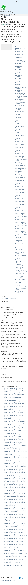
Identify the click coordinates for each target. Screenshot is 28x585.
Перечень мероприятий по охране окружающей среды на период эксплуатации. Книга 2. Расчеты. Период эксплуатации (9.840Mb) (20, 167)
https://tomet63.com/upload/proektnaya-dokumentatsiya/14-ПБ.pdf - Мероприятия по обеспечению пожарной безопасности (15, 531)
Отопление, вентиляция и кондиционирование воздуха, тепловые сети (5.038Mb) (21, 85)
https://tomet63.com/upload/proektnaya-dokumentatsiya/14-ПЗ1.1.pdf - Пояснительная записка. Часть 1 (15, 535)
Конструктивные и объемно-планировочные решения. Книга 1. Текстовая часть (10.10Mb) (20, 125)
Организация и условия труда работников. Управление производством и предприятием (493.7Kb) (19, 115)
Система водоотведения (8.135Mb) (19, 79)
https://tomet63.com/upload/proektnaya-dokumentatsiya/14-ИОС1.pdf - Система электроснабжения (13, 408)
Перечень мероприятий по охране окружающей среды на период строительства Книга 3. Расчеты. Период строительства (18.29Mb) (20, 202)
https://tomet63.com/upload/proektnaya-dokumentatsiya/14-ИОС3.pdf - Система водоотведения (13, 417)
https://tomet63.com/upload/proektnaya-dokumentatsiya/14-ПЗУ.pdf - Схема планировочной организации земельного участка (14, 541)
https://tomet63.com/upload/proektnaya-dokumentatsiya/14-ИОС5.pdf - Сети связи (14, 426)
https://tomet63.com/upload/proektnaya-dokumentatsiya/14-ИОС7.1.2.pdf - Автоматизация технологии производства (14, 436)
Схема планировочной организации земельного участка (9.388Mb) (20, 250)
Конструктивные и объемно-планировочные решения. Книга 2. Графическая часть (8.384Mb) (20, 134)
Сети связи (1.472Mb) (18, 90)
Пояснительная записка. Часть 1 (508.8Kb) (19, 244)
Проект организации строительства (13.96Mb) (20, 256)
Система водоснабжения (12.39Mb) (19, 75)
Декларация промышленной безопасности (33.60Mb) (19, 65)
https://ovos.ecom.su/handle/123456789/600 (11, 571)
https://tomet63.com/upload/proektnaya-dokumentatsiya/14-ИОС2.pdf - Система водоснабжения (13, 412)
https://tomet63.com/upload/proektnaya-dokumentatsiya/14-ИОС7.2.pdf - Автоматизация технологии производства (14, 441)
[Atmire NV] (23, 577)
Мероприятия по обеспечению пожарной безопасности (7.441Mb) (20, 238)
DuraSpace (3, 579)
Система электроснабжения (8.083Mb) (19, 70)
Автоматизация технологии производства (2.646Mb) (19, 107)
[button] (13, 12)
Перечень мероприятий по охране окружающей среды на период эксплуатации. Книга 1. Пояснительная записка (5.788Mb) (21, 156)
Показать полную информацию (9, 298)
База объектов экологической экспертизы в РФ (12, 304)
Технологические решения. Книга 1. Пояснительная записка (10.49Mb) (21, 95)
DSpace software (5, 576)
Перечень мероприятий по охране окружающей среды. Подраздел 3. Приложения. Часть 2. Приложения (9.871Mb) (21, 221)
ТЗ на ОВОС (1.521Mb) (19, 291)
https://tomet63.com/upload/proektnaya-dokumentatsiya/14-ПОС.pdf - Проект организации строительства (13, 546)
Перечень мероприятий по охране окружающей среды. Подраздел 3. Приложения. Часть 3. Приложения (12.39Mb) (21, 230)
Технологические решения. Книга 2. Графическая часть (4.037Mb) (20, 101)
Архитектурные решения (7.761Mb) (20, 47)
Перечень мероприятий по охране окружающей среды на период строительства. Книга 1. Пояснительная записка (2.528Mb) (21, 178)
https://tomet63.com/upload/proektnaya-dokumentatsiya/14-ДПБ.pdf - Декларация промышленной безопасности (14, 403)
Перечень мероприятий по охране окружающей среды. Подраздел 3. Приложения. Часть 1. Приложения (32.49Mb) (21, 212)
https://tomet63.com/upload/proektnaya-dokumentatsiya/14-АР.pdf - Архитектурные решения (14, 390)
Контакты (3, 580)
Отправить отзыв (10, 580)
